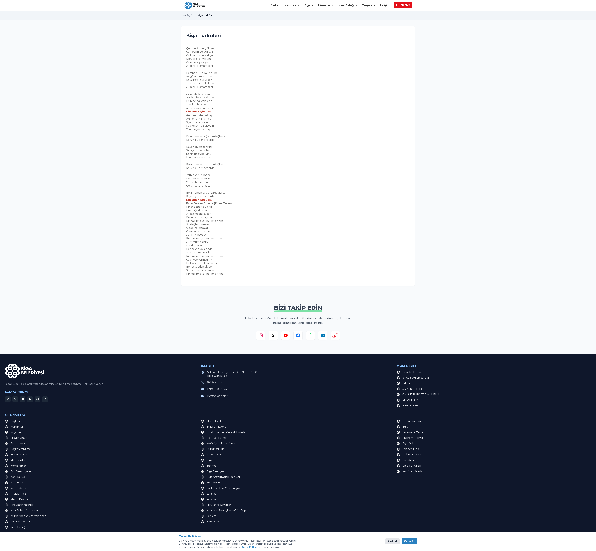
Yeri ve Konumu (412, 421)
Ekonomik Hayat (412, 437)
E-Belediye (403, 5)
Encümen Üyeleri (22, 471)
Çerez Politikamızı (252, 547)
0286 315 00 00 (216, 382)
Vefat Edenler (19, 488)
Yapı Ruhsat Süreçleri (24, 510)
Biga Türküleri (411, 465)
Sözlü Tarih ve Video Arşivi (223, 488)
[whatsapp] (310, 336)
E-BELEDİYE (410, 405)
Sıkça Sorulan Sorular (416, 377)
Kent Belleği (346, 5)
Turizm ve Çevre (412, 432)
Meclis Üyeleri (215, 421)
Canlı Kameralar (20, 521)
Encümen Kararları (22, 504)
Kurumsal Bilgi (216, 449)
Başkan (275, 5)
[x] (273, 336)
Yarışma (367, 5)
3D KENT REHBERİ (414, 388)
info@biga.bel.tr (217, 396)
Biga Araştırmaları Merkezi (223, 476)
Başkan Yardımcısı (22, 449)
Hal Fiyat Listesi (216, 437)
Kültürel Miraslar (413, 471)
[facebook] (298, 336)
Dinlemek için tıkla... (199, 111)
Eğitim (406, 426)
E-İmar (406, 383)
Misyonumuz (19, 437)
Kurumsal (291, 5)
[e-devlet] (335, 336)
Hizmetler (324, 5)
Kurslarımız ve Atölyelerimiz (28, 516)
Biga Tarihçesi (216, 471)
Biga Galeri (409, 443)
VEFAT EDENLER (413, 400)
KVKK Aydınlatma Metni (221, 443)
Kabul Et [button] (409, 541)
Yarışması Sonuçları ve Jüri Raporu (228, 510)
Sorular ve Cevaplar (219, 504)
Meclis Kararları (20, 499)
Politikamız (18, 443)
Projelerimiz (18, 493)
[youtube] (285, 336)
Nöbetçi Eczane (412, 372)
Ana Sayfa (187, 15)
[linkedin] (322, 336)
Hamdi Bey (409, 460)
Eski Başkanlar (20, 454)
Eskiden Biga (410, 449)
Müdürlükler (19, 460)
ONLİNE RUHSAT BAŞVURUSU (421, 394)
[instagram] (260, 336)
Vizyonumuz (19, 432)
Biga (307, 5)
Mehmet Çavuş (411, 454)
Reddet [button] (392, 541)
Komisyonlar (18, 465)
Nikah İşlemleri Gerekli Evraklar (226, 432)
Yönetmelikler (215, 454)
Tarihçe (211, 465)
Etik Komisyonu (216, 426)
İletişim (384, 5)
